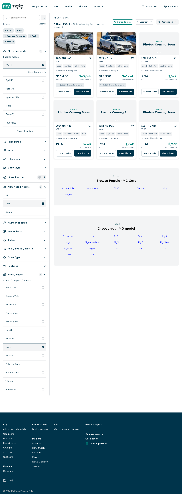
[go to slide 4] (76, 52)
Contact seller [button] (65, 92)
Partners (36, 452)
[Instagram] (11, 480)
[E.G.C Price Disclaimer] (61, 80)
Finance (83, 6)
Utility (164, 188)
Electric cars (9, 443)
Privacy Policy (27, 491)
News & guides (40, 461)
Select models (35, 72)
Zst (92, 254)
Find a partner (99, 443)
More (97, 6)
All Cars (58, 17)
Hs (92, 236)
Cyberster (68, 236)
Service (68, 6)
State (6, 280)
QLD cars (8, 457)
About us (36, 443)
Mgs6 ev (68, 248)
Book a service (40, 429)
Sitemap (36, 466)
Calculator (8, 471)
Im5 (116, 236)
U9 (140, 248)
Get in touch (91, 438)
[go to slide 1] (68, 52)
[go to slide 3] (73, 52)
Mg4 (68, 242)
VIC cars (7, 452)
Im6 (140, 236)
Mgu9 (92, 248)
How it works (38, 448)
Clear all (42, 24)
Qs (116, 248)
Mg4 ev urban (92, 242)
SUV (116, 188)
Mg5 (116, 242)
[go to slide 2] (71, 52)
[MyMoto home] (12, 6)
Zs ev (68, 254)
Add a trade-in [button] (121, 22)
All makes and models (14, 429)
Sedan (140, 188)
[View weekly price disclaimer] (90, 80)
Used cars (8, 434)
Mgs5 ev (164, 242)
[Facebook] (4, 480)
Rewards (36, 457)
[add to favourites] (89, 58)
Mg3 (164, 236)
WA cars (7, 447)
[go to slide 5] (78, 52)
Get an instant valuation (66, 429)
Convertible (68, 188)
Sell (56, 6)
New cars (8, 438)
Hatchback (92, 188)
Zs (164, 248)
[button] (43, 17)
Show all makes (25, 131)
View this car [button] (82, 92)
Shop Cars (37, 6)
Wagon (68, 194)
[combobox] (21, 17)
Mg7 (140, 242)
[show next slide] (89, 45)
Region (16, 280)
